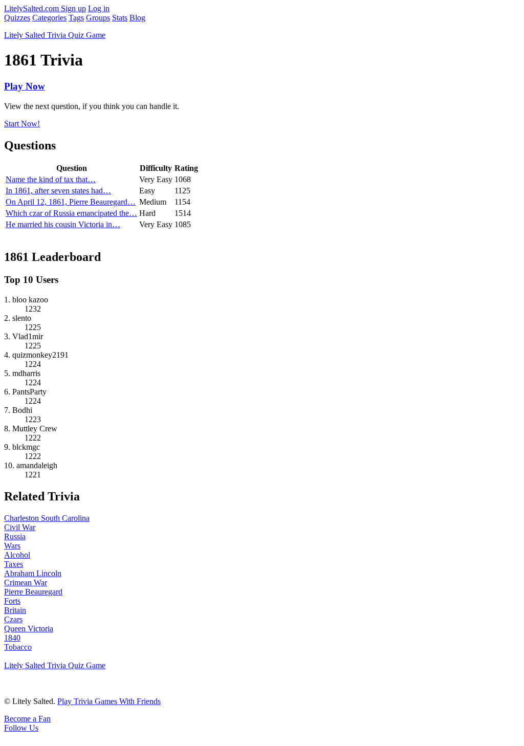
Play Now (24, 86)
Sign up (73, 8)
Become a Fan (27, 718)
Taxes (13, 564)
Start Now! (22, 123)
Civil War (19, 527)
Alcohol (17, 555)
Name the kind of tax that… (51, 179)
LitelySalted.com (32, 8)
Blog (137, 17)
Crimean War (25, 582)
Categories (49, 17)
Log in (99, 8)
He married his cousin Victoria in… (63, 224)
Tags (76, 17)
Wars (12, 545)
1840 (12, 637)
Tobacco (18, 647)
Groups (98, 17)
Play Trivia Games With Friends (109, 701)
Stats (119, 17)
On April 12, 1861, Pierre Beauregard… (71, 202)
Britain (15, 610)
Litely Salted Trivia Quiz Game (54, 35)
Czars (13, 619)
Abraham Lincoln (32, 573)
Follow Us (21, 727)
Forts (12, 601)
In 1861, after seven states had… (58, 190)
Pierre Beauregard (33, 591)
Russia (15, 536)
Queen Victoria (28, 628)
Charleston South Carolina (47, 518)
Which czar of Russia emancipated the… (71, 213)
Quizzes (17, 17)
